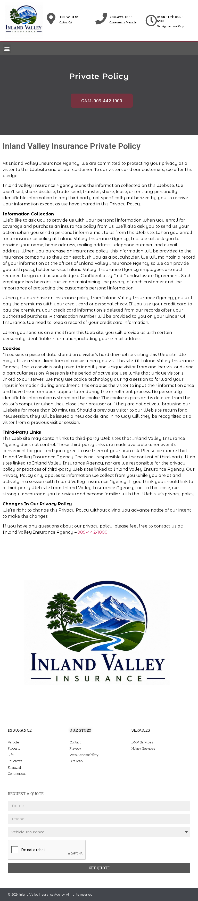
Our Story (80, 730)
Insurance (20, 730)
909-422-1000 (121, 17)
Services (140, 730)
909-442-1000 (93, 532)
